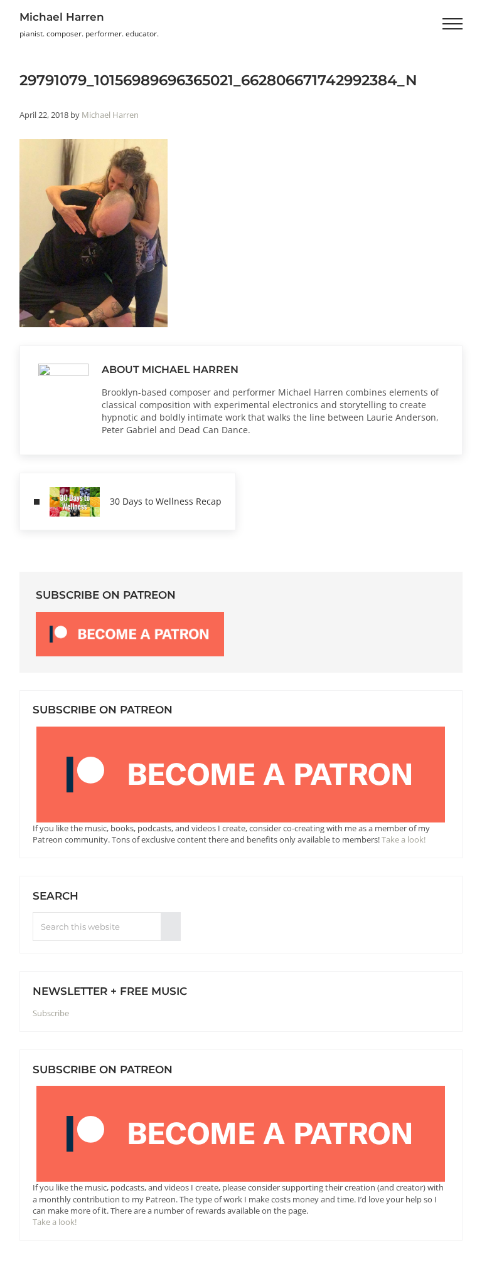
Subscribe (51, 1013)
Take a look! (404, 839)
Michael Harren (61, 16)
